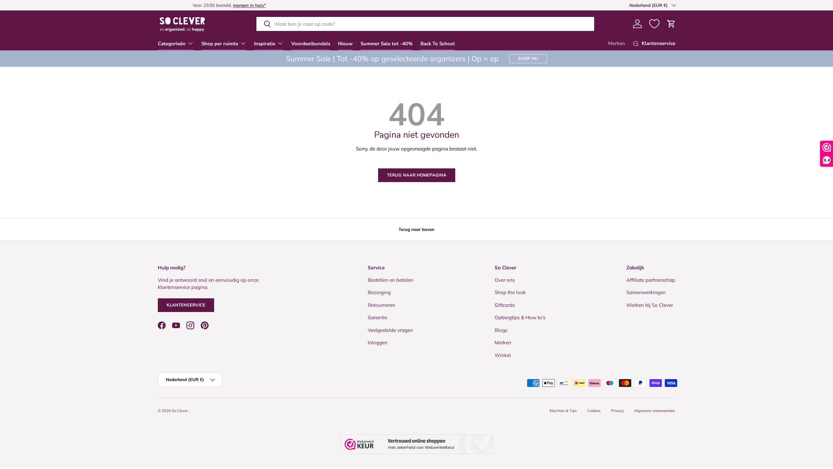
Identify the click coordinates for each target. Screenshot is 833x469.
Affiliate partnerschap (650, 280)
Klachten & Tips (563, 410)
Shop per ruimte (219, 43)
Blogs (501, 330)
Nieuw (345, 43)
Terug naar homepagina (416, 175)
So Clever (180, 410)
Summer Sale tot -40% (387, 43)
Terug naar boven (416, 229)
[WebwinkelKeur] (416, 444)
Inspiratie (264, 43)
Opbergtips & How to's (520, 317)
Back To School (437, 43)
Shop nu (528, 58)
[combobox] (425, 24)
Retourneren (381, 305)
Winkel (503, 355)
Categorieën (171, 43)
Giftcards (505, 305)
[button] (671, 24)
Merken (616, 43)
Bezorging (379, 292)
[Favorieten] (654, 24)
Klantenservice (186, 304)
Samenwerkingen (646, 292)
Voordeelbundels (310, 43)
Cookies (594, 410)
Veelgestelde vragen (390, 330)
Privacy (617, 410)
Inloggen (378, 342)
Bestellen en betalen (390, 280)
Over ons (505, 280)
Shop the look (510, 292)
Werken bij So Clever (649, 305)
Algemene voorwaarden (654, 410)
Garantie (377, 317)
